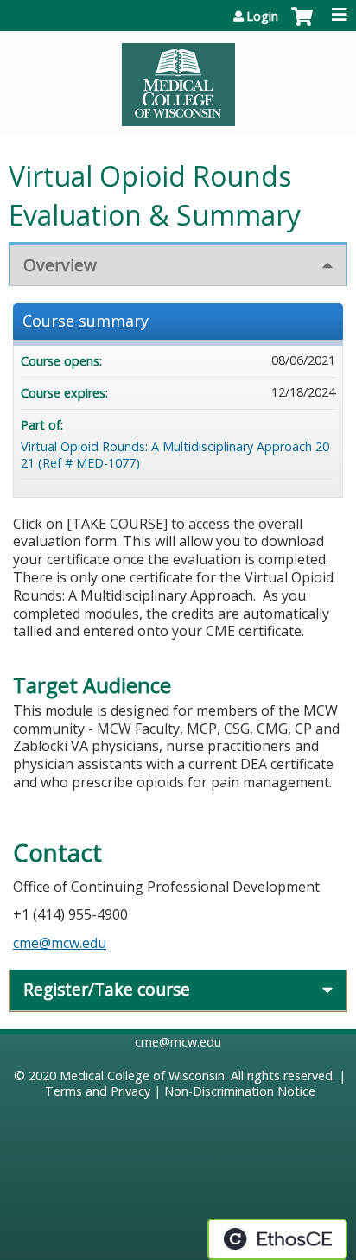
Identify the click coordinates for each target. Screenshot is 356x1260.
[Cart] (302, 25)
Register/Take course (106, 989)
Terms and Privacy (97, 1091)
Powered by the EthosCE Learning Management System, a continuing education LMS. (277, 1239)
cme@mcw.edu (59, 942)
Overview (60, 265)
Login (262, 16)
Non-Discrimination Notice (239, 1091)
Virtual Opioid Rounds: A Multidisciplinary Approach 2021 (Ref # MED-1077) (175, 454)
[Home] (178, 78)
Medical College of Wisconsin (142, 1075)
